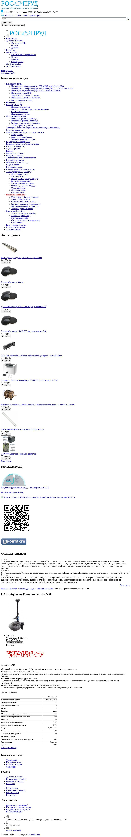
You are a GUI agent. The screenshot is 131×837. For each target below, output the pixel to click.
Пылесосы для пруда (15, 146)
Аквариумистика (13, 229)
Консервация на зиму (20, 215)
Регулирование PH (19, 218)
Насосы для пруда (14, 105)
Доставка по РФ (18, 43)
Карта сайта (11, 795)
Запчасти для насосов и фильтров (25, 204)
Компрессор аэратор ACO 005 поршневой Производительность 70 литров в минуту (37, 405)
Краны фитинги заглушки (22, 183)
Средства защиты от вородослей (25, 220)
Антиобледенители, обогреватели (21, 158)
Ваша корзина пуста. (32, 15)
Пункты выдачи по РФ (16, 779)
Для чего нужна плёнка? (17, 805)
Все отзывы (125, 585)
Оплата (14, 45)
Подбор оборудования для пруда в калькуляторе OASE (25, 487)
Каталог (13, 589)
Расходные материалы (15, 195)
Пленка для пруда (14, 84)
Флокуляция (16, 222)
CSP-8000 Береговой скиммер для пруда (18, 454)
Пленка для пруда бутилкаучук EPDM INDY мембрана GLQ (37, 86)
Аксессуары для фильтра (22, 125)
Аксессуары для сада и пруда (18, 172)
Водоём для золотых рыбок (18, 809)
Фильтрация (11, 760)
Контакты (10, 50)
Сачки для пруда (18, 190)
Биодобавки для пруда (16, 225)
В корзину (6, 262)
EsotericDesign (34, 835)
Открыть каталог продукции (13, 25)
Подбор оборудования (15, 790)
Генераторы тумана (14, 155)
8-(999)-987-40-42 (13, 66)
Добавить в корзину (14, 643)
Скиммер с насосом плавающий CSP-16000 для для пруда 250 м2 (29, 380)
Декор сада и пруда (19, 174)
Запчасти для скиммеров (22, 209)
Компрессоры (17, 135)
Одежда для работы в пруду (23, 185)
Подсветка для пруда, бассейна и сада (22, 144)
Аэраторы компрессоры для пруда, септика (25, 132)
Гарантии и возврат (14, 781)
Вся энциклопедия (14, 812)
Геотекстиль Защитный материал (25, 98)
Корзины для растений (21, 181)
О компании (11, 52)
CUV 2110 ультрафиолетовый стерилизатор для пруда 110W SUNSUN (31, 356)
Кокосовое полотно (14, 102)
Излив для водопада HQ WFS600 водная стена (21, 257)
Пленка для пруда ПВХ (21, 93)
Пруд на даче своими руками (18, 807)
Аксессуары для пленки (21, 100)
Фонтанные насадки (15, 153)
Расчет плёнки (12, 793)
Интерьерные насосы (20, 107)
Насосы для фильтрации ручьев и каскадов (30, 109)
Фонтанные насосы (19, 111)
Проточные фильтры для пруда (24, 121)
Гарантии (15, 59)
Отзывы (14, 57)
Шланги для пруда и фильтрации (20, 169)
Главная (4, 589)
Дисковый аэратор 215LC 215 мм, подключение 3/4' (23, 307)
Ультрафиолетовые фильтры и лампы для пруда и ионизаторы (33, 128)
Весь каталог (11, 38)
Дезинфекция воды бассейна (23, 213)
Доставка (15, 48)
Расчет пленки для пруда (12, 492)
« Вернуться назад (9, 747)
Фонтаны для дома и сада (17, 162)
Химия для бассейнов (15, 211)
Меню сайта (6, 22)
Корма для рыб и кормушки (18, 142)
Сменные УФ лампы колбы (23, 202)
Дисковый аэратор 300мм (12, 282)
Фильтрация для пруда (16, 116)
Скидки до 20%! (8, 71)
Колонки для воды (14, 167)
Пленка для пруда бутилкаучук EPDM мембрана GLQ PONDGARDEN (42, 88)
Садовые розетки (13, 148)
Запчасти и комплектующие (23, 139)
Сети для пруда (18, 192)
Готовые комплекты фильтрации (25, 123)
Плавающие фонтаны (20, 114)
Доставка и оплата (14, 41)
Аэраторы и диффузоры (21, 137)
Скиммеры (11, 767)
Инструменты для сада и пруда (24, 178)
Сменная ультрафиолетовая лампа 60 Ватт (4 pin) (22, 429)
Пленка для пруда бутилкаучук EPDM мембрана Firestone (36, 91)
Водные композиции (15, 160)
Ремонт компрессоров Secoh (23, 55)
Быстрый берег (17, 176)
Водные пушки (12, 165)
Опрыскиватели (18, 188)
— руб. (13, 15)
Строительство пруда (15, 227)
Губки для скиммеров (20, 199)
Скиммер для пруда (14, 130)
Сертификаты (17, 61)
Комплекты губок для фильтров (25, 197)
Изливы (9, 151)
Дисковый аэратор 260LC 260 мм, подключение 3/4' (23, 331)
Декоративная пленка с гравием (25, 95)
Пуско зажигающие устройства (25, 206)
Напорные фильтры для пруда (24, 118)
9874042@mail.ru (13, 64)
